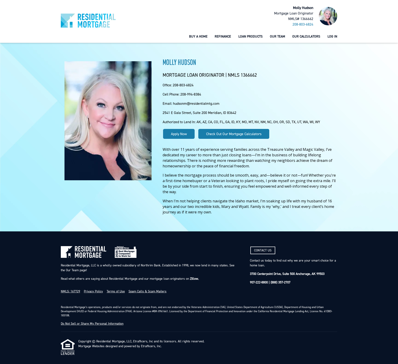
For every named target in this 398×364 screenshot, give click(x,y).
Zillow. (194, 279)
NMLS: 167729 (70, 291)
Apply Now (179, 134)
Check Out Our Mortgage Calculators (233, 134)
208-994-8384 (190, 94)
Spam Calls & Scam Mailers (148, 291)
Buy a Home (198, 36)
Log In (332, 36)
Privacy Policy (93, 291)
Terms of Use (116, 291)
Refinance (223, 36)
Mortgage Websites (91, 346)
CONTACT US (263, 250)
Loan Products (250, 36)
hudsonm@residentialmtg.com (196, 103)
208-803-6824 (303, 24)
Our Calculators (306, 36)
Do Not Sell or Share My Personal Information (92, 324)
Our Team (277, 36)
